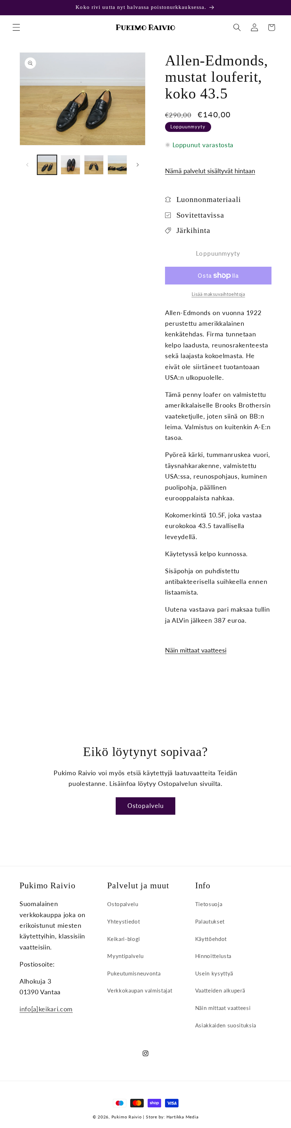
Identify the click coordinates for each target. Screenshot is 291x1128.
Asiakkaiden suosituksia (225, 1025)
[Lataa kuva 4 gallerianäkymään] (117, 165)
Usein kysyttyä (214, 973)
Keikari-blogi (123, 939)
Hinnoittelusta (213, 956)
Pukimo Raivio (126, 1116)
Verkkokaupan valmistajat (139, 990)
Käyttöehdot (211, 939)
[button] (16, 27)
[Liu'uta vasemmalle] (27, 165)
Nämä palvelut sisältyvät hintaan (210, 171)
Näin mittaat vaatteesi (195, 650)
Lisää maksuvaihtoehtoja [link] (218, 294)
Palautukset (210, 921)
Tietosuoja (209, 904)
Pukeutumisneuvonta (133, 973)
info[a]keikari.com (46, 1009)
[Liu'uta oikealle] (138, 165)
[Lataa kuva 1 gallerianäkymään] (47, 165)
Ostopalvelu (145, 805)
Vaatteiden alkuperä (220, 990)
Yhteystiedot (123, 921)
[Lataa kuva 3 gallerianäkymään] (94, 165)
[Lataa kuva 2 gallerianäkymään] (70, 165)
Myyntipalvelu (125, 956)
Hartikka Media (182, 1116)
